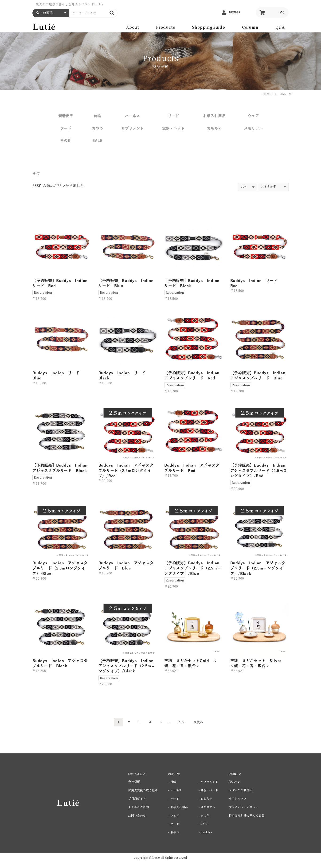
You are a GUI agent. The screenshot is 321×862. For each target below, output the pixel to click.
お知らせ (235, 774)
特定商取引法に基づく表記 (246, 815)
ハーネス (132, 116)
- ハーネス (175, 790)
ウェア (253, 116)
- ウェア (173, 815)
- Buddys (205, 832)
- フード (173, 824)
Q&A (280, 27)
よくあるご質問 (138, 807)
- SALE (204, 824)
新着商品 (65, 116)
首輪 (97, 116)
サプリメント (132, 128)
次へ (181, 722)
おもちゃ (214, 128)
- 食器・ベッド (208, 790)
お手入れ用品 (214, 116)
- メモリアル (207, 807)
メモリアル (253, 128)
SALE (97, 141)
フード (65, 128)
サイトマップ (238, 798)
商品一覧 (286, 94)
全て (36, 174)
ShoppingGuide (208, 27)
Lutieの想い (136, 774)
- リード (173, 798)
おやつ (97, 128)
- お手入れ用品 (178, 807)
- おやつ (173, 832)
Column (250, 27)
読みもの (235, 782)
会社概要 (134, 782)
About (132, 27)
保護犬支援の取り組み (143, 790)
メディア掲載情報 (240, 790)
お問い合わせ (137, 815)
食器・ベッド (173, 128)
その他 (65, 141)
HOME (266, 94)
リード (173, 116)
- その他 (204, 815)
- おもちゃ (205, 798)
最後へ (198, 722)
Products (165, 27)
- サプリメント (208, 782)
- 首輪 (172, 782)
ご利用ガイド (137, 798)
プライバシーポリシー (243, 807)
